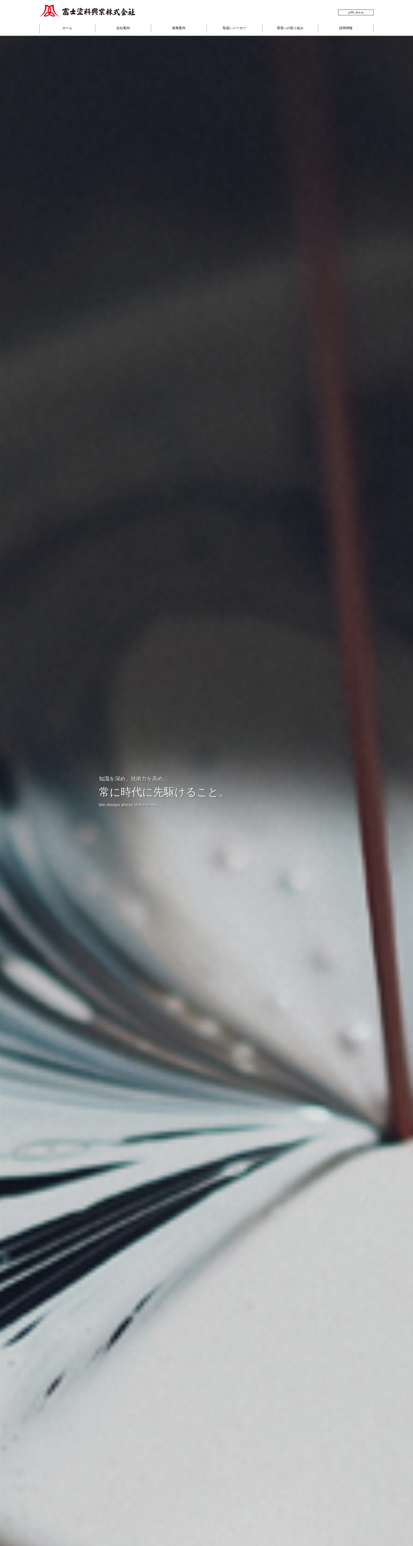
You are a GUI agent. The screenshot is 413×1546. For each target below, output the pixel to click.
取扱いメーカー (234, 28)
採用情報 (346, 28)
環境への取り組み (290, 28)
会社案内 (123, 28)
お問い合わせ (356, 12)
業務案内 (178, 28)
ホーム (67, 28)
